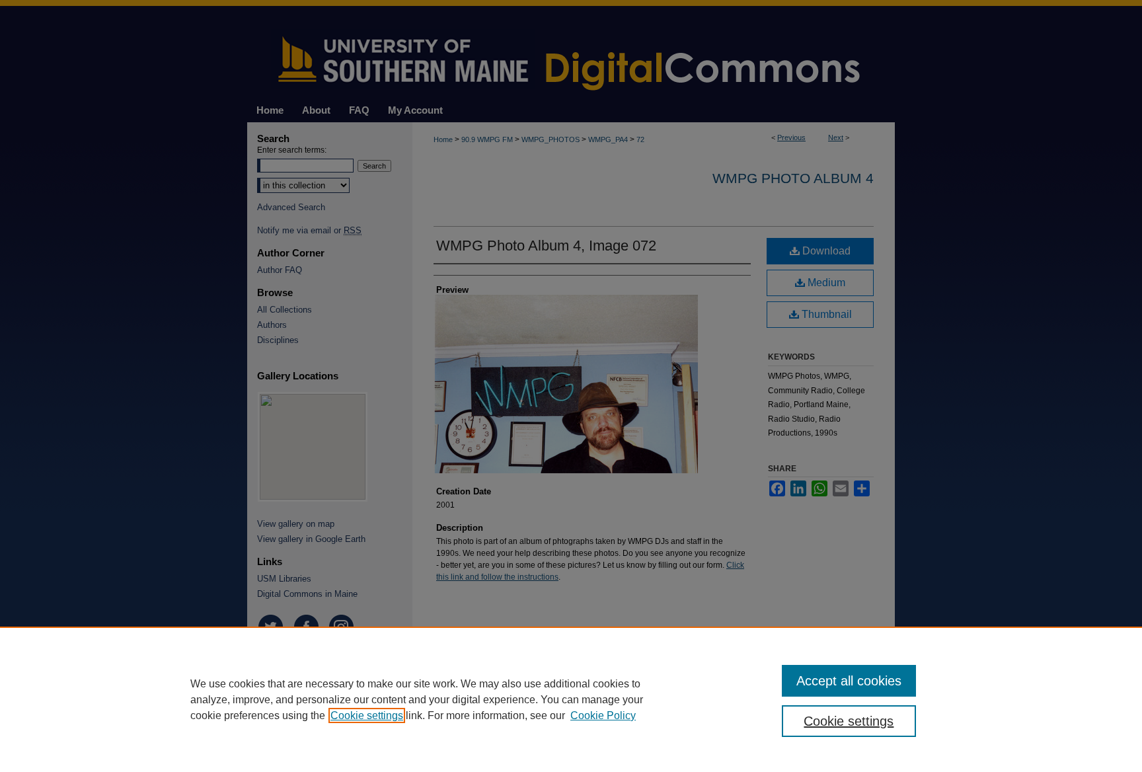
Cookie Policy (603, 715)
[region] (571, 699)
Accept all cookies (848, 681)
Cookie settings (366, 715)
